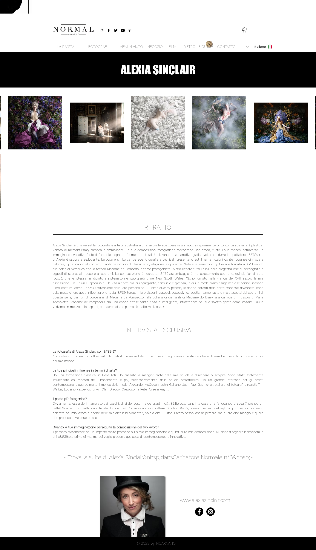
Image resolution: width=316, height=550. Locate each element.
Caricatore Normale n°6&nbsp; (211, 457)
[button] (244, 29)
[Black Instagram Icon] (101, 30)
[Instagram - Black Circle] (210, 511)
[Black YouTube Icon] (123, 30)
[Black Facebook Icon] (108, 30)
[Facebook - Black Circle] (199, 511)
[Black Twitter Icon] (116, 30)
